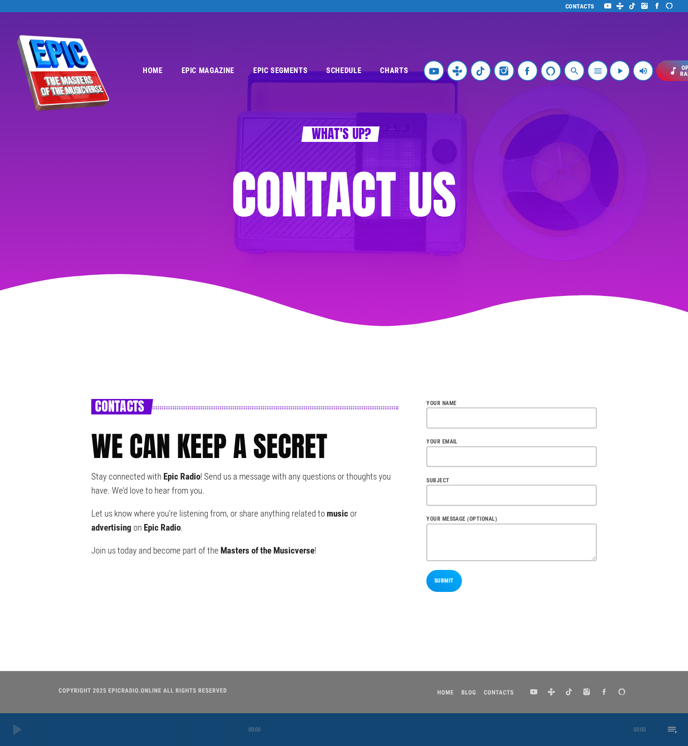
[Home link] (63, 71)
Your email (442, 441)
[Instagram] (645, 6)
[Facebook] (657, 6)
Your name (441, 403)
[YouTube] (608, 6)
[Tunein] (620, 6)
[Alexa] (669, 6)
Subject (437, 480)
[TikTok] (633, 6)
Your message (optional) (461, 519)
